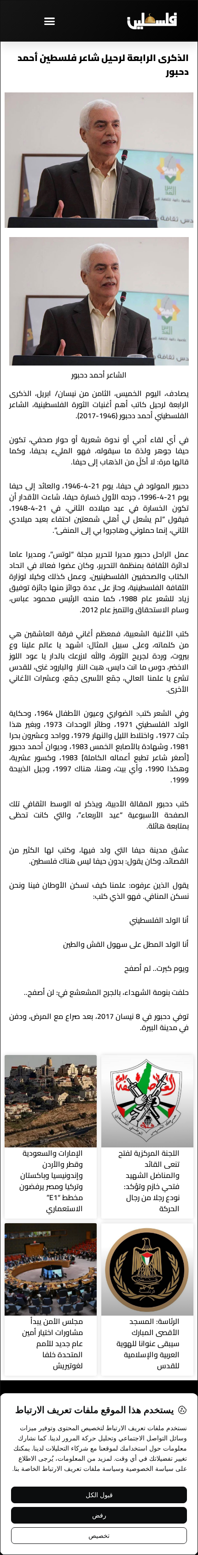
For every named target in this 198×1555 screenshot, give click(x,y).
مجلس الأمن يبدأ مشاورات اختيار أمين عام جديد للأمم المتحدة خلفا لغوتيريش (52, 1343)
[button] (49, 21)
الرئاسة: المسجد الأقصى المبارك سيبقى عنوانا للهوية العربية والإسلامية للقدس (148, 1343)
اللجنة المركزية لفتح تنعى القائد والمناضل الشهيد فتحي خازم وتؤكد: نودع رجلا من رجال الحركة (149, 1180)
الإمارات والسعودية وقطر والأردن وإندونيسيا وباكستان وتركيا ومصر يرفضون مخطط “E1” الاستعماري (51, 1180)
